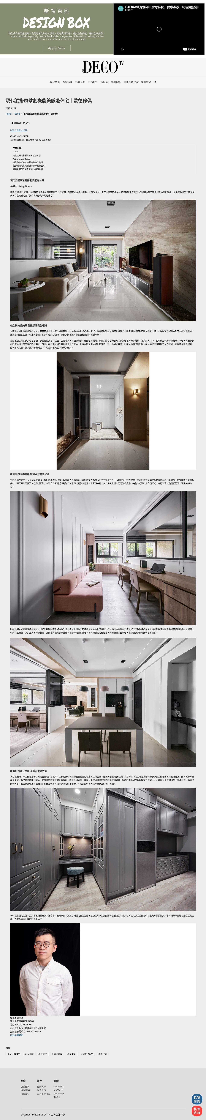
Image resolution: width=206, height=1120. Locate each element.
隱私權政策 (26, 1090)
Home (8, 114)
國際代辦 (41, 1086)
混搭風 (71, 1054)
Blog (17, 114)
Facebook (59, 1086)
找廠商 (104, 82)
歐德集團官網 (16, 1035)
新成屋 (42, 1054)
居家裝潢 (55, 82)
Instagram (59, 1093)
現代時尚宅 (87, 1054)
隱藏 (16, 152)
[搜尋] (155, 82)
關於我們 (25, 1086)
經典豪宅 (146, 82)
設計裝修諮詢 (43, 1093)
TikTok (57, 1097)
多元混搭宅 (14, 1054)
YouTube (58, 1090)
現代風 (102, 1054)
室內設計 (93, 82)
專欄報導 (116, 82)
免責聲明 (25, 1093)
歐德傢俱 (57, 1054)
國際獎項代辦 (131, 82)
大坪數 (29, 1054)
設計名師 (80, 82)
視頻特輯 (67, 82)
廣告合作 (41, 1090)
